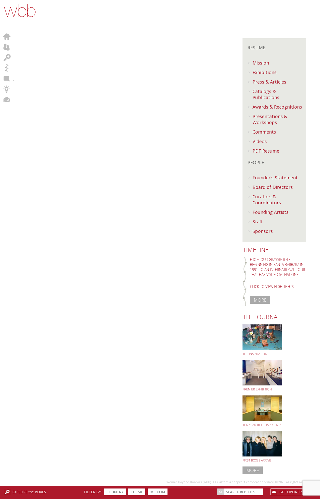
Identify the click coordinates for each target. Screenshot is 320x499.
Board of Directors (272, 187)
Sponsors (262, 231)
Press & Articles (269, 82)
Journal (7, 79)
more (260, 300)
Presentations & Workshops (269, 119)
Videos (259, 141)
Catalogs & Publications (265, 94)
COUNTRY (114, 491)
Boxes (7, 58)
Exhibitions (264, 72)
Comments (264, 132)
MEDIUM (157, 491)
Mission (260, 63)
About (7, 47)
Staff (257, 222)
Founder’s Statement (275, 178)
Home (7, 37)
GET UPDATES (291, 491)
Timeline (7, 68)
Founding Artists (270, 212)
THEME (137, 491)
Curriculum (7, 89)
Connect (7, 100)
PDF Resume (265, 151)
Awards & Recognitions (277, 107)
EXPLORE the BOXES (29, 491)
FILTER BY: (93, 491)
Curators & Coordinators (266, 200)
